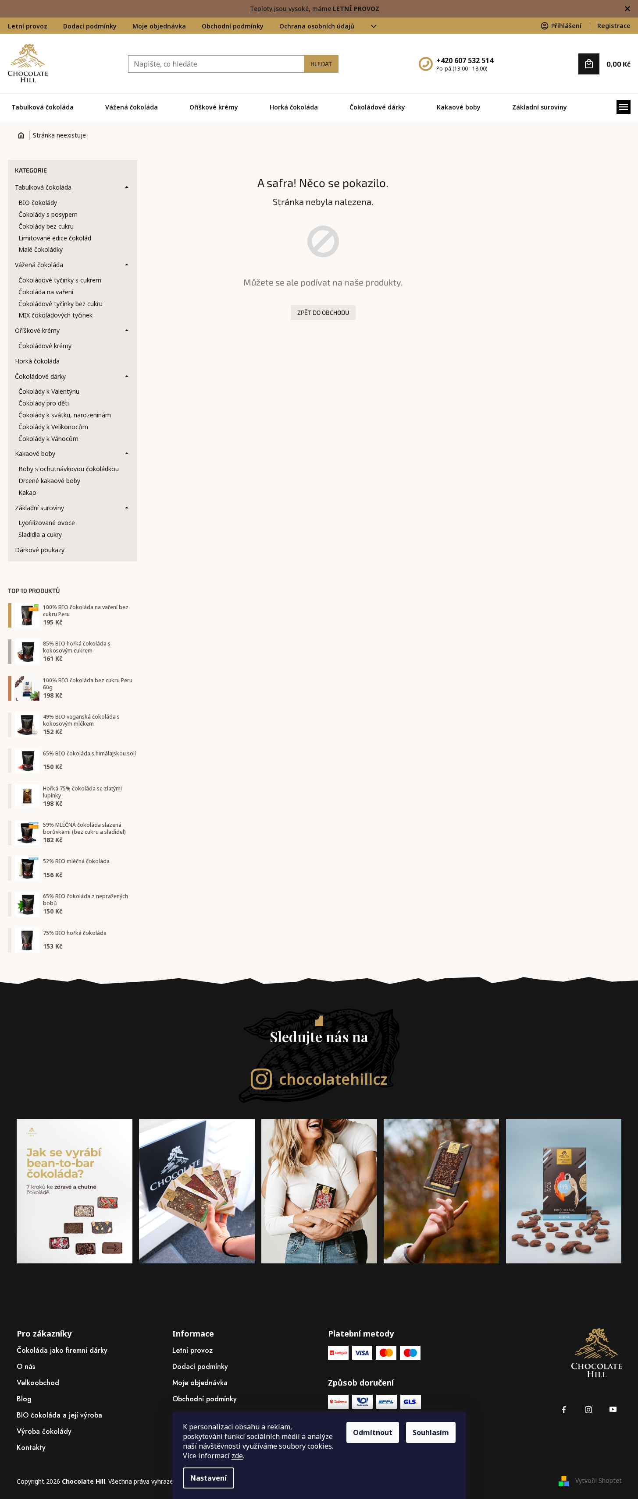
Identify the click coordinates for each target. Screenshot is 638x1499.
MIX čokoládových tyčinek (55, 315)
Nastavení (208, 1478)
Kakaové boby (35, 453)
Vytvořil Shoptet (598, 1480)
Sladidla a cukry (40, 534)
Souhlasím (431, 1432)
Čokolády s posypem (48, 214)
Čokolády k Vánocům (48, 438)
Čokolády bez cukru (46, 226)
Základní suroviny (39, 508)
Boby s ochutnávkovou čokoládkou (68, 469)
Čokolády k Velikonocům (53, 427)
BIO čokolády (37, 202)
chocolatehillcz (333, 1079)
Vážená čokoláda (39, 265)
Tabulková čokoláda (43, 187)
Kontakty (31, 1448)
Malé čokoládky (40, 249)
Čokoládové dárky (40, 376)
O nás (26, 1366)
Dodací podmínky (90, 26)
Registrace (614, 25)
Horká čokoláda (37, 361)
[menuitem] (42, 107)
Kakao (27, 492)
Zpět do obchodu (323, 312)
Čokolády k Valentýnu (48, 391)
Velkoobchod (38, 1383)
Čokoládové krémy (44, 346)
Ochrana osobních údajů (316, 26)
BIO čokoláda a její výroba (59, 1415)
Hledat (321, 63)
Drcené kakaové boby (49, 480)
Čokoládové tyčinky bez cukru (60, 304)
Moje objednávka (159, 26)
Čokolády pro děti (43, 403)
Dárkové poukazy (39, 550)
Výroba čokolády (44, 1431)
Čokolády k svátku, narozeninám (64, 415)
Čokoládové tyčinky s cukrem (59, 280)
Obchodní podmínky (233, 26)
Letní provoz (27, 26)
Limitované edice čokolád (54, 238)
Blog (24, 1399)
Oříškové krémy (37, 330)
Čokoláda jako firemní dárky (62, 1350)
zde (237, 1455)
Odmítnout (372, 1432)
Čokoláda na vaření (45, 292)
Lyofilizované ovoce (46, 522)
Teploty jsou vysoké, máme (314, 8)
